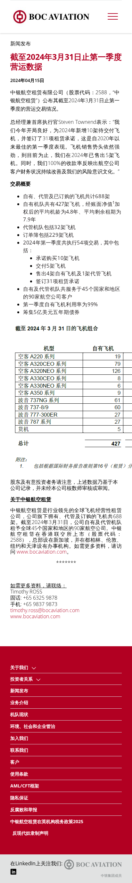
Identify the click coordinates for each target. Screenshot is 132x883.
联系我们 (19, 750)
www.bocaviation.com (42, 551)
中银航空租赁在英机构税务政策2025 (46, 821)
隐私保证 (19, 798)
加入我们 (19, 738)
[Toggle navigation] (113, 16)
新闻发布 (19, 690)
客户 (14, 762)
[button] (33, 667)
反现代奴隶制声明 (30, 833)
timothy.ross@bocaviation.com (44, 610)
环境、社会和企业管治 (32, 726)
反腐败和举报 (23, 809)
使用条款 (19, 774)
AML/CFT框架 (24, 786)
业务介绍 (19, 702)
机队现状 (19, 714)
